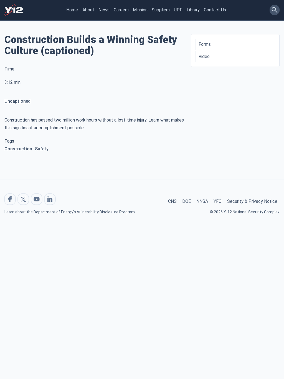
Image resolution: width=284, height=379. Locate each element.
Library (193, 9)
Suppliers (161, 9)
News (104, 9)
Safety (42, 148)
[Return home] (13, 10)
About (88, 9)
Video (204, 56)
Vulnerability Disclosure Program (106, 212)
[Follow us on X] (23, 199)
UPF (178, 9)
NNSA (202, 201)
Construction (18, 148)
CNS (172, 201)
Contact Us (215, 9)
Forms (205, 44)
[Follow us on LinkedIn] (49, 199)
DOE (186, 201)
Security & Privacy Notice (252, 201)
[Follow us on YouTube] (36, 199)
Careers (121, 9)
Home (72, 9)
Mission (140, 9)
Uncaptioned (17, 101)
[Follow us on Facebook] (10, 199)
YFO (218, 201)
